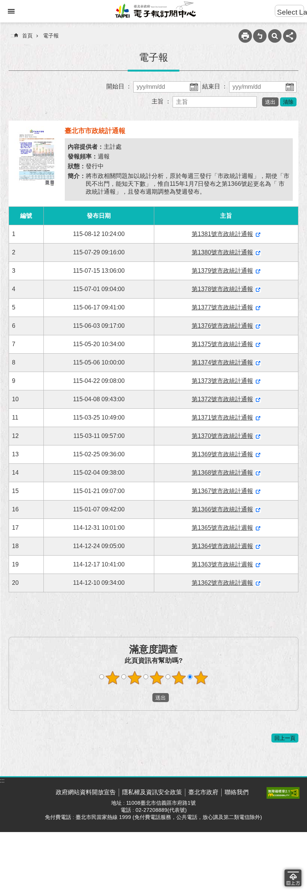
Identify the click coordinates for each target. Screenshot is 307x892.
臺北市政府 (203, 792)
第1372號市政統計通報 (222, 399)
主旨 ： (162, 101)
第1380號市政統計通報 (222, 252)
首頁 (27, 36)
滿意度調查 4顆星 (179, 678)
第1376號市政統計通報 (222, 326)
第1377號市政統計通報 (222, 307)
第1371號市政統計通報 (222, 417)
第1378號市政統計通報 (222, 289)
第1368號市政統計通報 (222, 472)
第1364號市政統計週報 (222, 546)
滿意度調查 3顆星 (157, 678)
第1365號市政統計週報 (222, 527)
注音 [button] (260, 36)
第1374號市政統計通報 (222, 362)
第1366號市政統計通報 (222, 509)
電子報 (51, 36)
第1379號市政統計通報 (222, 270)
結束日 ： (215, 86)
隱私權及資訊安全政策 (152, 792)
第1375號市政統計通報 (222, 344)
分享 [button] (290, 36)
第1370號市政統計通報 (222, 436)
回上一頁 (284, 738)
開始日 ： (119, 86)
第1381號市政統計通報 (222, 234)
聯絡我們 (237, 792)
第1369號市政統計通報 (222, 454)
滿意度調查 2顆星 (135, 678)
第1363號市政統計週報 (222, 564)
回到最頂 (293, 878)
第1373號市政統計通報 (222, 381)
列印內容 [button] (245, 36)
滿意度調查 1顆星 (113, 678)
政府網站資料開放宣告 (86, 792)
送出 (145, 697)
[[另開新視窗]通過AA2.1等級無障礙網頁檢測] (283, 793)
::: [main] (12, 35)
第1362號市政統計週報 (222, 583)
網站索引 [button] (11, 11)
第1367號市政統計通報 (222, 491)
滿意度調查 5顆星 (201, 678)
